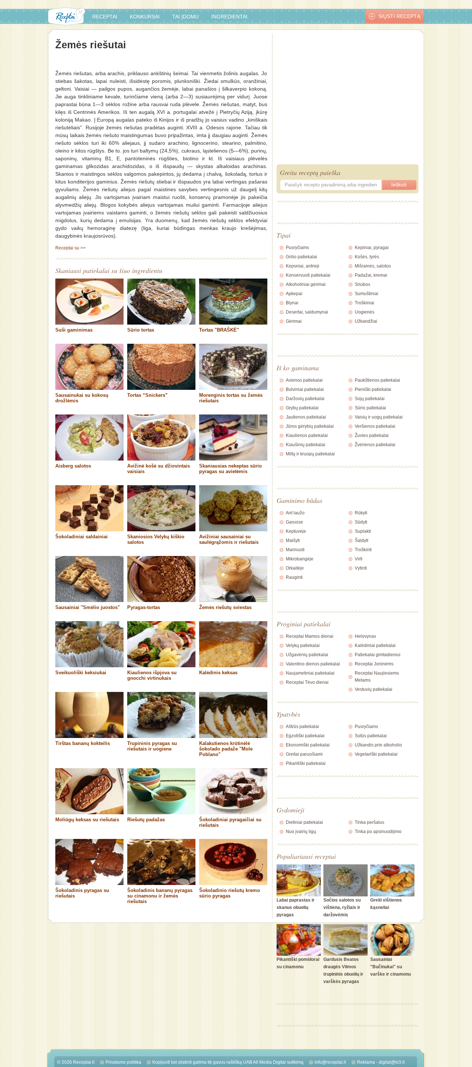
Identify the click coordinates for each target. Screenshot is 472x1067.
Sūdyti (361, 522)
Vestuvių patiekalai (373, 689)
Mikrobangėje (299, 559)
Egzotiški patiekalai (305, 735)
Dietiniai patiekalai (304, 822)
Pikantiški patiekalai (306, 763)
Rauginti (294, 577)
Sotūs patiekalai (371, 735)
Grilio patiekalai (301, 256)
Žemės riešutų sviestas (225, 607)
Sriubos (362, 284)
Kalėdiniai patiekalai (375, 645)
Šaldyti (361, 540)
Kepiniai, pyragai (372, 247)
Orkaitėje (295, 568)
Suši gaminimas (74, 330)
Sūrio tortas (140, 330)
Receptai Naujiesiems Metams (377, 677)
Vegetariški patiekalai (376, 754)
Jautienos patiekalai (306, 417)
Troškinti (363, 549)
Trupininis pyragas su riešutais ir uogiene (152, 746)
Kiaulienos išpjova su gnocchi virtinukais (152, 675)
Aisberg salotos (73, 466)
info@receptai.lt (330, 1062)
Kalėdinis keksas (218, 672)
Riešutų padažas (146, 819)
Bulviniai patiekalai (305, 389)
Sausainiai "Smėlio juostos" (87, 607)
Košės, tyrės (367, 256)
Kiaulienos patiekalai (307, 435)
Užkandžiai (366, 321)
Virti (358, 559)
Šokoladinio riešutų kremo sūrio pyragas (229, 893)
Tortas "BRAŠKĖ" (219, 330)
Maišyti (293, 540)
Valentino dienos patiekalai (313, 664)
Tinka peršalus (369, 822)
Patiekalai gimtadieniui (377, 654)
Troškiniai (364, 302)
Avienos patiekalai (304, 380)
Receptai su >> (70, 248)
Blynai (292, 302)
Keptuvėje (296, 531)
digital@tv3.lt (392, 1062)
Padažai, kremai (371, 275)
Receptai (104, 17)
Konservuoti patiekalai (308, 275)
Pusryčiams (297, 247)
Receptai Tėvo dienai (307, 682)
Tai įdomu (185, 17)
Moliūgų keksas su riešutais (87, 819)
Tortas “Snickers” (147, 395)
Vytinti (361, 568)
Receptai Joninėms (374, 664)
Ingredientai (229, 17)
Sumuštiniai (366, 293)
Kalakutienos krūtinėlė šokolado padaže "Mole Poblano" (226, 749)
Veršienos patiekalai (375, 426)
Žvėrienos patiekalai (375, 444)
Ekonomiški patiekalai (308, 745)
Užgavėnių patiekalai (307, 654)
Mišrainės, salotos (373, 266)
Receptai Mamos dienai (309, 636)
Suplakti (363, 531)
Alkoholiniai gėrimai (306, 284)
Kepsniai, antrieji (302, 266)
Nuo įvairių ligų (301, 831)
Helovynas (365, 636)
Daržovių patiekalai (305, 398)
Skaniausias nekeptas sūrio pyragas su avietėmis (230, 468)
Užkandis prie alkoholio (378, 745)
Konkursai (145, 17)
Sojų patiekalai (370, 398)
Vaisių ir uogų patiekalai (379, 417)
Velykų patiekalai (303, 645)
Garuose (294, 522)
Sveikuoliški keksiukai (80, 672)
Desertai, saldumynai (307, 312)
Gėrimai (294, 321)
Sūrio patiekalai (370, 407)
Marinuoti (295, 549)
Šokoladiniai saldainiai (81, 536)
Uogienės (364, 312)
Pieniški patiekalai (373, 389)
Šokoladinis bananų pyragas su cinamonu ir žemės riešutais (159, 896)
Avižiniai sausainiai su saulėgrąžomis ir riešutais (228, 539)
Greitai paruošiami (304, 754)
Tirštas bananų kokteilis (82, 743)
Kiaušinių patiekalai (305, 444)
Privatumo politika (123, 1062)
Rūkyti (361, 512)
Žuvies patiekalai (372, 435)
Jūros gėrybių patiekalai (310, 426)
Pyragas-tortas (143, 607)
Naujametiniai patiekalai (310, 673)
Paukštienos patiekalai (377, 380)
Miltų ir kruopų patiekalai (310, 453)
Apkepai (294, 293)
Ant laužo (295, 512)
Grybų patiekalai (302, 407)
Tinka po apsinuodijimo (378, 831)
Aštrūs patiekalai (302, 726)
